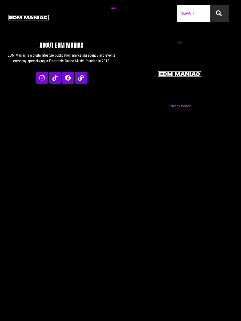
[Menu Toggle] (113, 7)
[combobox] (193, 13)
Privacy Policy (180, 106)
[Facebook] (68, 78)
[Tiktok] (55, 78)
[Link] (81, 78)
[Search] (219, 13)
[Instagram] (42, 78)
